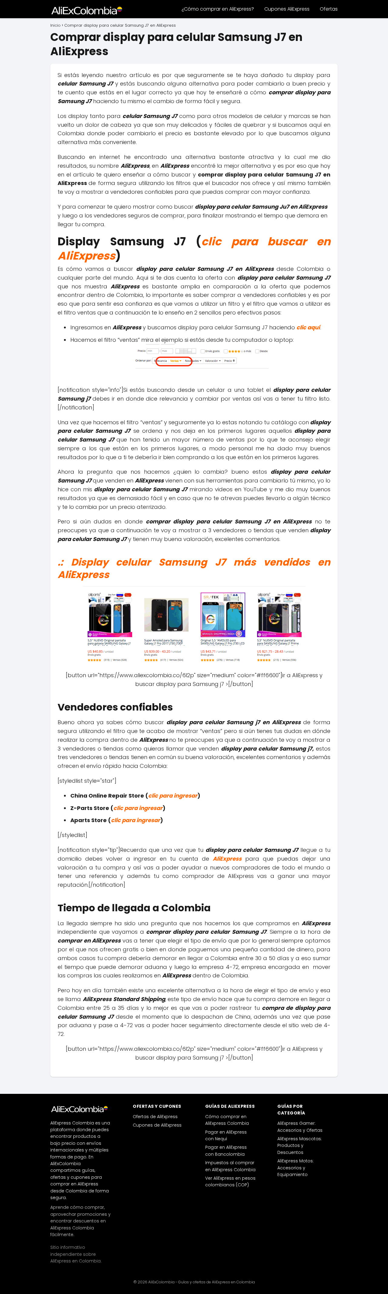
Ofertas (329, 8)
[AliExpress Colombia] (80, 1109)
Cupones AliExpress (286, 8)
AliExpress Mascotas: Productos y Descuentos (299, 1145)
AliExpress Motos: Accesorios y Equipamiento (295, 1168)
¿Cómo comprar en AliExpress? (218, 8)
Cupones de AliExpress (157, 1125)
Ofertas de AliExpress (155, 1117)
